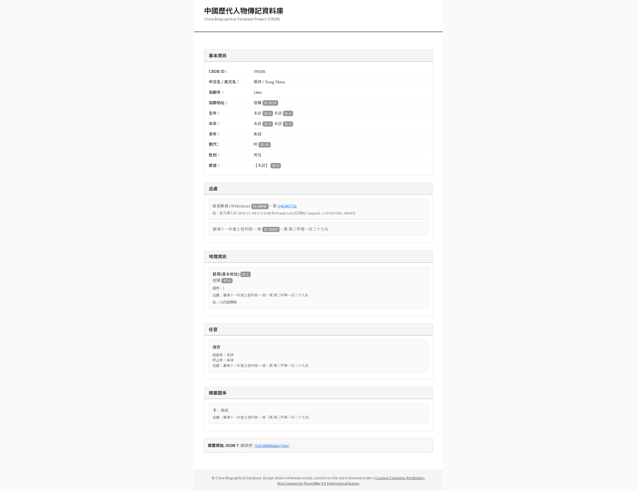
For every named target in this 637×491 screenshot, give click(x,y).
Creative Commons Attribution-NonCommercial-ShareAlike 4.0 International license (351, 480)
